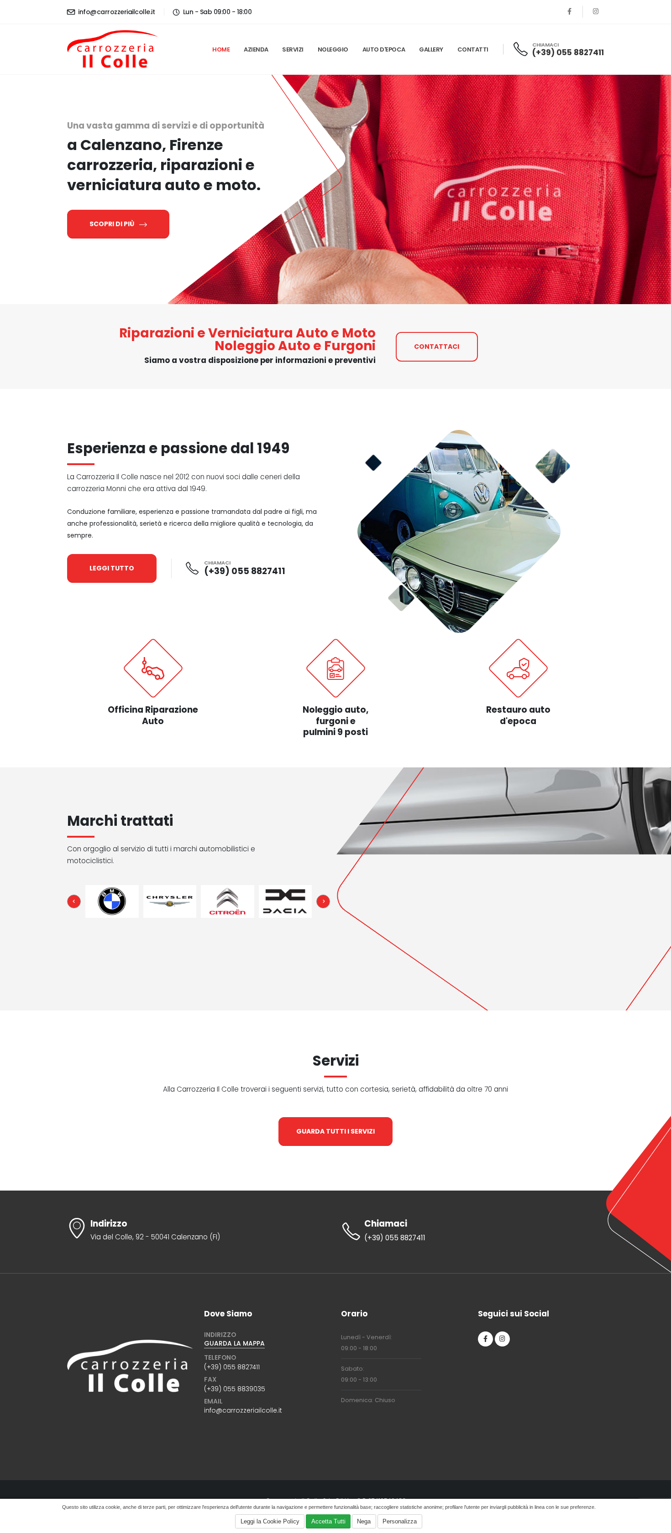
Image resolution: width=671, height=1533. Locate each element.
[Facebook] (569, 11)
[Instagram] (595, 11)
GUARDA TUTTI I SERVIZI (335, 1131)
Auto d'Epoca (383, 49)
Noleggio (333, 49)
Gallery (431, 49)
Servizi (293, 49)
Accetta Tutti (328, 1521)
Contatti (472, 49)
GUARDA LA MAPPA (234, 1343)
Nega (364, 1521)
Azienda (256, 49)
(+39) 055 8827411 (568, 52)
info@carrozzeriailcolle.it (116, 11)
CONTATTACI (436, 346)
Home (221, 49)
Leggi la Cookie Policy (270, 1521)
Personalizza (400, 1521)
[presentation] (74, 901)
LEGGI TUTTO (111, 568)
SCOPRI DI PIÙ (112, 223)
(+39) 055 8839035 (234, 1388)
